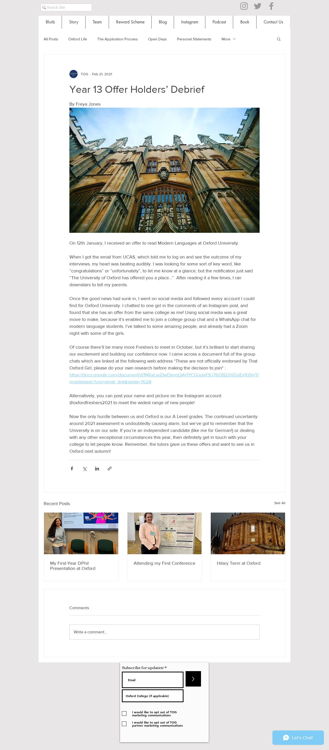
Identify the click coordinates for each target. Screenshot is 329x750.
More (226, 39)
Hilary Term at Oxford (238, 563)
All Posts (51, 39)
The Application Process (117, 39)
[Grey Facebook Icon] (271, 6)
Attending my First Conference (164, 563)
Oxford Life (77, 39)
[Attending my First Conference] (164, 533)
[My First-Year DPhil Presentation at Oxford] (81, 533)
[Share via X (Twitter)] (84, 468)
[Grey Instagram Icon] (244, 6)
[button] (278, 39)
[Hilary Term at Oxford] (248, 533)
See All (279, 503)
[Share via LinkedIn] (97, 468)
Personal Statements (194, 39)
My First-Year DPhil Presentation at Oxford (72, 566)
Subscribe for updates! (143, 667)
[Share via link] (109, 468)
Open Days (157, 39)
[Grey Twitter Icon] (258, 6)
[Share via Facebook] (71, 468)
